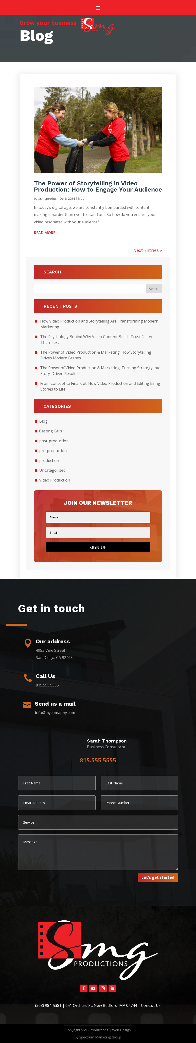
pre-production (53, 450)
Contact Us (151, 1005)
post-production (54, 440)
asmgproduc (47, 198)
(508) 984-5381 (48, 1005)
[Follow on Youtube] (93, 988)
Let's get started (158, 877)
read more (44, 232)
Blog (81, 198)
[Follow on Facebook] (83, 988)
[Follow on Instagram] (103, 988)
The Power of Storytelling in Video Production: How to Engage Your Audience (98, 186)
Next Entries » (147, 250)
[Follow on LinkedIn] (112, 988)
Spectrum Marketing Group (100, 1037)
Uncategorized (52, 470)
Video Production (54, 480)
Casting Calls (50, 431)
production (49, 460)
